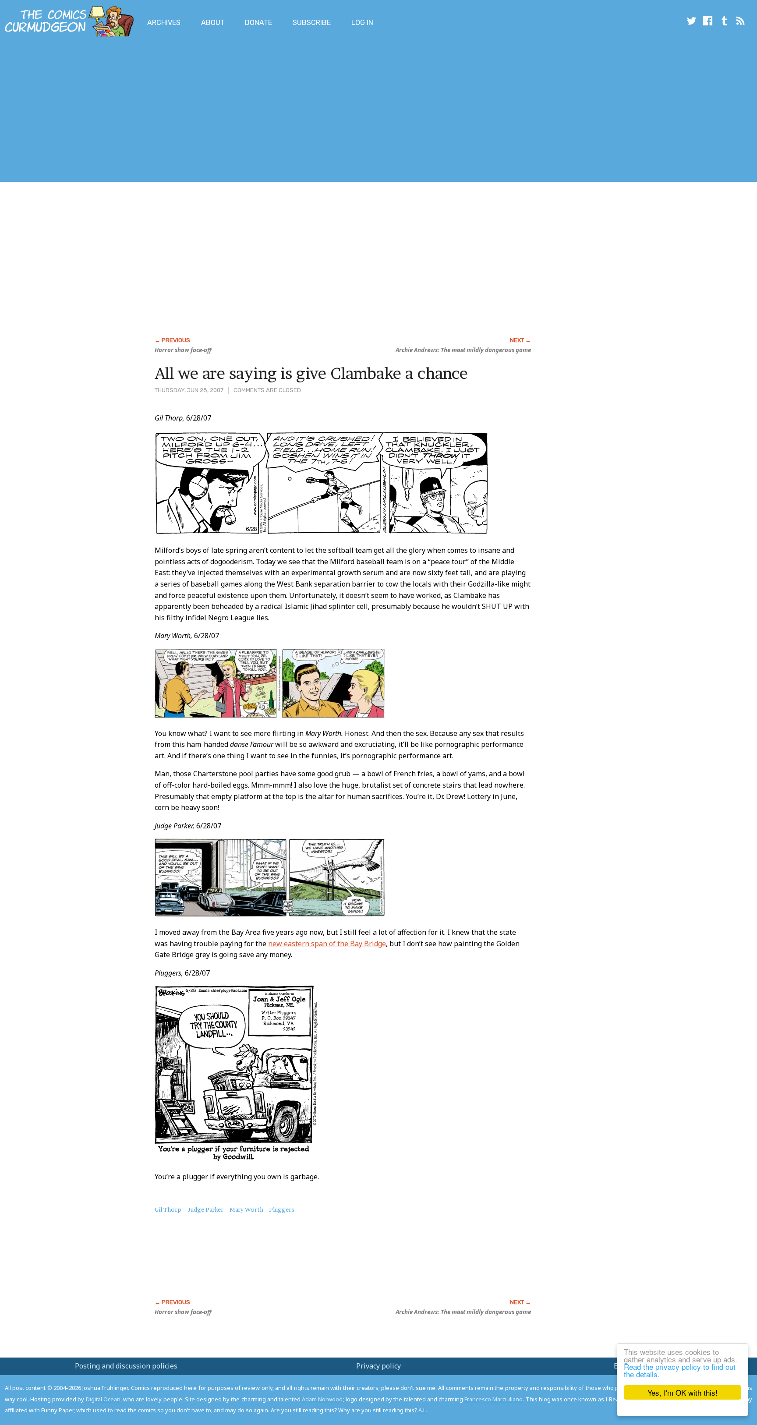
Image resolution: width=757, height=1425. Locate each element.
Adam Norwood (322, 1399)
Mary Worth (246, 1209)
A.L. (422, 1410)
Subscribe (312, 22)
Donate (258, 22)
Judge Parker (205, 1209)
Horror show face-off (183, 350)
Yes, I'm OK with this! (682, 1392)
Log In (362, 22)
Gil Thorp (168, 1209)
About (213, 22)
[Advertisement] (159, 111)
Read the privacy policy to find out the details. (680, 1370)
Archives (163, 22)
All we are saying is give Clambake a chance (311, 373)
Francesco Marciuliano (493, 1399)
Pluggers (281, 1209)
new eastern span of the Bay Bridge (327, 943)
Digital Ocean (103, 1399)
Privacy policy (378, 1366)
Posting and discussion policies (126, 1366)
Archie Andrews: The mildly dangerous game (463, 350)
